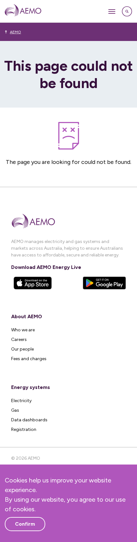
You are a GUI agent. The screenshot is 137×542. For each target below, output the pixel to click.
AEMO (15, 32)
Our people (22, 349)
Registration (23, 429)
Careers (19, 339)
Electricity (21, 400)
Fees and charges (29, 358)
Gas (15, 410)
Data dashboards (29, 420)
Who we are (23, 330)
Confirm (25, 524)
